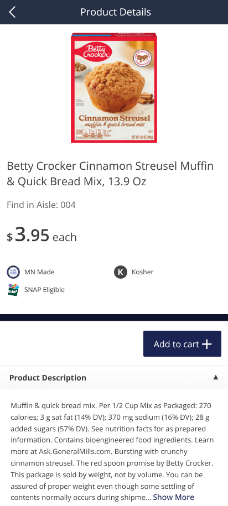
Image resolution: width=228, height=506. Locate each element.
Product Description (47, 378)
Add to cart (176, 344)
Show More (173, 497)
